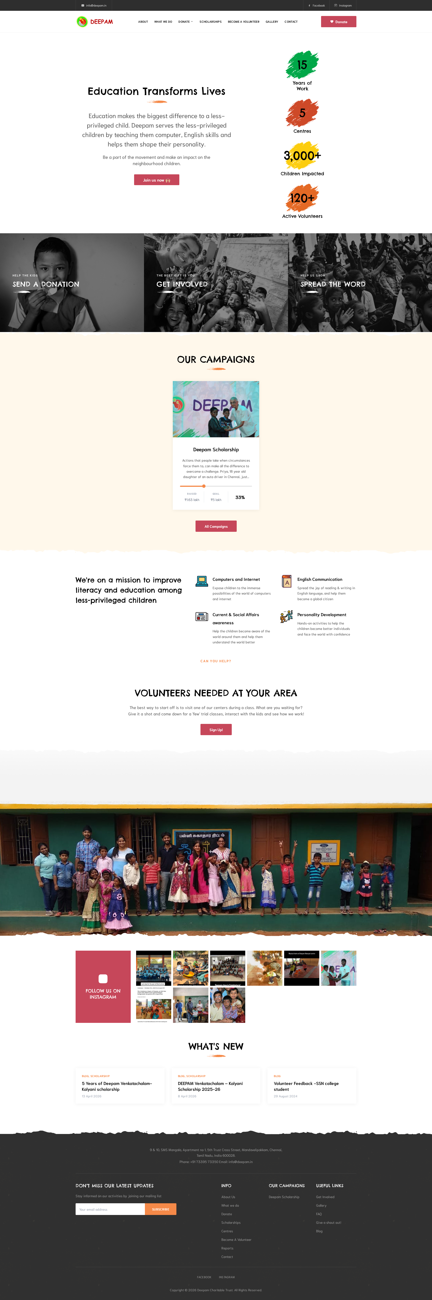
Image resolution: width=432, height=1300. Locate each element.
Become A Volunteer (236, 1239)
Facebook (319, 5)
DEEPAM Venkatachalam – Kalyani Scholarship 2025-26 (210, 1086)
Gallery (272, 21)
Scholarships (211, 21)
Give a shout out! (328, 1222)
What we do (163, 21)
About (143, 21)
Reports (227, 1248)
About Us (228, 1196)
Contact (291, 21)
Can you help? (215, 660)
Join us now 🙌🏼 (156, 179)
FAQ (319, 1213)
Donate (184, 21)
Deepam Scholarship (216, 449)
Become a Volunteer (243, 21)
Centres (227, 1230)
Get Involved (325, 1196)
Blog (319, 1230)
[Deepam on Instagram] (153, 968)
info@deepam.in (96, 5)
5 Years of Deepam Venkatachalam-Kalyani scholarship (117, 1086)
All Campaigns (216, 526)
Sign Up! (216, 729)
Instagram (345, 5)
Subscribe (160, 1209)
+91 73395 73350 (204, 1161)
